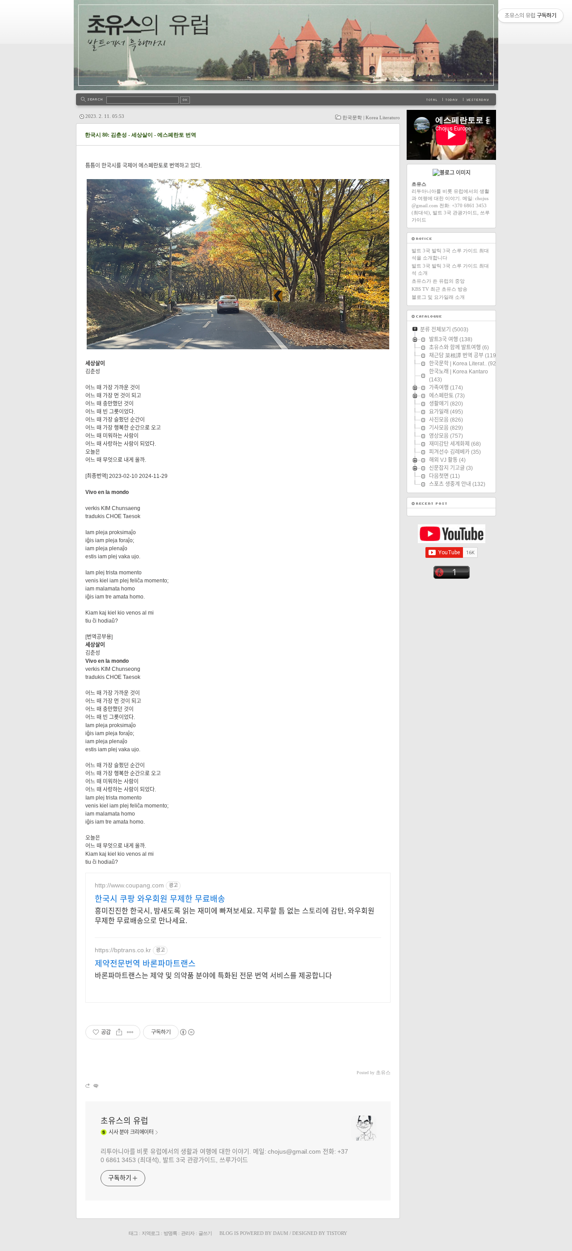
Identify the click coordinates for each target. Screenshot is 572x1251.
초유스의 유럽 (124, 1121)
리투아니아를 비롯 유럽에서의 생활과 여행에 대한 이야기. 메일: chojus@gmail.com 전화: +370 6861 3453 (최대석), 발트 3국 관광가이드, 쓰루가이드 (224, 1155)
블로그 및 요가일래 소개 (438, 297)
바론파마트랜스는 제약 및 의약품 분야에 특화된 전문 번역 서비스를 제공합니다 (213, 975)
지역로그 (151, 1233)
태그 (133, 1233)
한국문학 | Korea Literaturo (371, 117)
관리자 (187, 1233)
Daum (280, 1233)
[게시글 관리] (130, 1032)
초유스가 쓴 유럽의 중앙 (438, 281)
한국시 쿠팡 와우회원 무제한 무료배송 (160, 899)
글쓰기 (205, 1233)
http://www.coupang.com (129, 885)
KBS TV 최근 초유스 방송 (439, 289)
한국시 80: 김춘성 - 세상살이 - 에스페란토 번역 (140, 135)
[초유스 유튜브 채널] (451, 541)
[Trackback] (88, 1085)
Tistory (337, 1233)
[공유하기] (119, 1032)
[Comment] (95, 1085)
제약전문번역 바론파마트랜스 (145, 963)
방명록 (170, 1233)
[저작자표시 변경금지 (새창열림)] (187, 1032)
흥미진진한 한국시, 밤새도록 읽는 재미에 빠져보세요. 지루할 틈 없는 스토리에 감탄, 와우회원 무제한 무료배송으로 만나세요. (234, 916)
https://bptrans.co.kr (123, 950)
